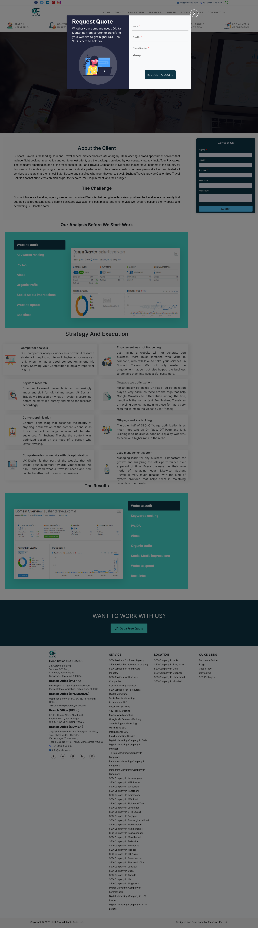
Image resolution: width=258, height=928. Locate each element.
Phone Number (141, 48)
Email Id (137, 37)
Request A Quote (160, 75)
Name (136, 26)
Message (137, 55)
